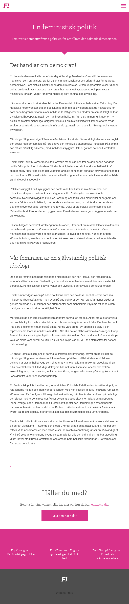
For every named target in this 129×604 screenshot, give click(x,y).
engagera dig (99, 504)
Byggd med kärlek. (64, 593)
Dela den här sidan (64, 516)
